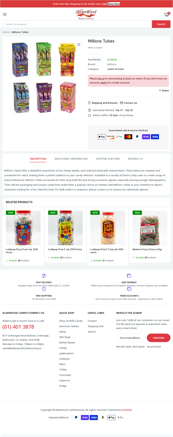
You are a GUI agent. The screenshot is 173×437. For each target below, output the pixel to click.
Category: (93, 69)
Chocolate (65, 375)
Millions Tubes (101, 41)
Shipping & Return (107, 158)
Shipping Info (96, 326)
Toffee (63, 369)
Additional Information (71, 158)
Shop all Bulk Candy (70, 320)
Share (165, 90)
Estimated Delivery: (104, 110)
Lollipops (64, 358)
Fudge (62, 385)
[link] (163, 416)
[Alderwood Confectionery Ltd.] (85, 14)
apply (104, 82)
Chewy (63, 347)
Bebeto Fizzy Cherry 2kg (147, 249)
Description (38, 158)
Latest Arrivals (115, 69)
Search (92, 331)
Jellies (62, 331)
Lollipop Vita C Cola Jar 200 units (106, 251)
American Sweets (69, 326)
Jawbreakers (66, 353)
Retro (62, 364)
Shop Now (114, 3)
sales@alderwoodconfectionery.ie (22, 348)
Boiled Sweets (67, 342)
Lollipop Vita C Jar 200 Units (65, 249)
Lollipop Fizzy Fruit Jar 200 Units (22, 251)
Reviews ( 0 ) (135, 158)
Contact (92, 320)
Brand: (91, 64)
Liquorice (64, 380)
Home (6, 32)
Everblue (127, 409)
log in (101, 78)
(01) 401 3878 (18, 327)
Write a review (95, 47)
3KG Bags (64, 337)
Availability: (94, 59)
